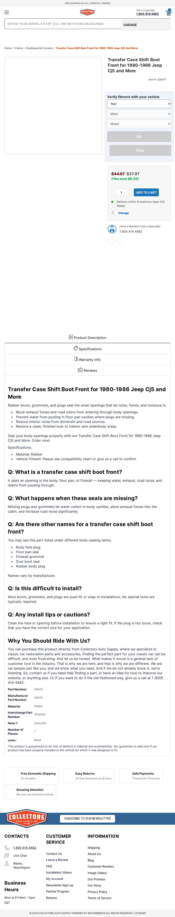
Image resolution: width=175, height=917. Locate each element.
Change (123, 213)
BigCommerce (96, 913)
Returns (51, 898)
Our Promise (96, 879)
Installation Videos (59, 872)
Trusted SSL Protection (146, 778)
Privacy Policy (97, 892)
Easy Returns (85, 773)
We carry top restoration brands (34, 794)
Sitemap (140, 913)
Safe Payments (143, 773)
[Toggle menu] (31, 12)
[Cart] (168, 12)
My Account (54, 879)
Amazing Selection (30, 789)
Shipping (94, 847)
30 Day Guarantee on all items (93, 778)
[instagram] (146, 836)
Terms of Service (99, 898)
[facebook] (111, 241)
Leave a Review (57, 860)
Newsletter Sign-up (59, 885)
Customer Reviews (101, 866)
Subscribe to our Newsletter (87, 818)
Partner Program (57, 891)
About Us (94, 854)
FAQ (49, 866)
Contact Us (54, 853)
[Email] (120, 241)
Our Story (94, 885)
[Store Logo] (26, 819)
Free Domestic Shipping (38, 773)
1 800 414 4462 (131, 231)
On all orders (28, 778)
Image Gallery (97, 873)
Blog (91, 860)
